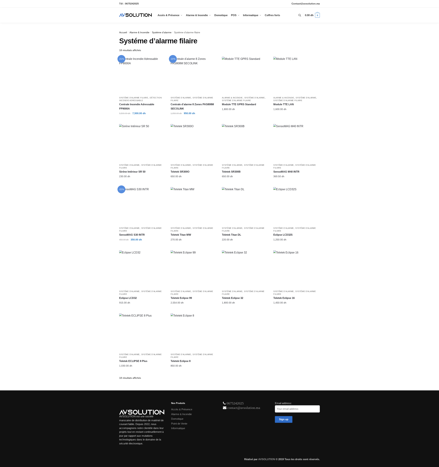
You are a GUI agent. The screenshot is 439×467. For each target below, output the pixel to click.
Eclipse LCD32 (128, 297)
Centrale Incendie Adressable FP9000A (136, 106)
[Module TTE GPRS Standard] (245, 75)
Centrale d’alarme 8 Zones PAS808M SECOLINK (192, 106)
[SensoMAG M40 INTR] (296, 143)
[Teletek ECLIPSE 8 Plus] (142, 332)
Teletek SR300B (231, 171)
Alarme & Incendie (139, 32)
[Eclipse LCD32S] (296, 206)
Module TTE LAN (283, 104)
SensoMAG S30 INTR (132, 234)
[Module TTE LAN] (296, 75)
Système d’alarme (161, 32)
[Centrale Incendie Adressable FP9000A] (142, 75)
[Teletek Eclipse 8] (194, 332)
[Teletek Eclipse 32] (245, 269)
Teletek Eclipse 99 (181, 297)
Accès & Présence (181, 409)
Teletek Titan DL (231, 234)
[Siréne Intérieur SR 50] (142, 143)
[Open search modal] (301, 15)
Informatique (178, 428)
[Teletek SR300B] (245, 143)
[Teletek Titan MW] (194, 206)
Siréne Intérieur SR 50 (132, 171)
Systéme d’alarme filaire (133, 98)
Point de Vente (179, 423)
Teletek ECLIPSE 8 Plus (133, 361)
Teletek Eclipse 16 (284, 297)
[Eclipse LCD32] (142, 269)
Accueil (123, 32)
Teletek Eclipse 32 (232, 297)
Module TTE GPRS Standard (239, 104)
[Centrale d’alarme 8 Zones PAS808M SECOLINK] (194, 75)
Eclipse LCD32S (283, 234)
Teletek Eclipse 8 (181, 361)
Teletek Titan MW (181, 234)
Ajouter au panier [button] (142, 120)
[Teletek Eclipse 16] (296, 269)
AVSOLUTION (266, 459)
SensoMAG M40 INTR (286, 171)
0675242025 (235, 403)
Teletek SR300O (180, 171)
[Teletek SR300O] (194, 143)
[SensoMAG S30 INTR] (142, 206)
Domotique (177, 418)
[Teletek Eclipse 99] (194, 269)
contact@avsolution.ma (243, 407)
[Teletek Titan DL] (245, 206)
